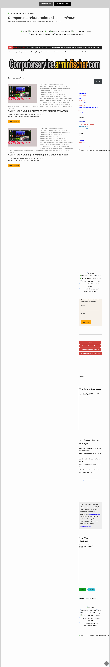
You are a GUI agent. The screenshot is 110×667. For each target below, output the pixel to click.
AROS (41, 104)
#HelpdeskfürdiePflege (54, 96)
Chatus (56, 52)
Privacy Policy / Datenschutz (40, 52)
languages (19, 106)
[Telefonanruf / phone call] (36, 31)
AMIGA (54, 100)
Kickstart (13, 106)
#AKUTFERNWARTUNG (61, 86)
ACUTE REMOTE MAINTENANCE (63, 98)
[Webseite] (24, 31)
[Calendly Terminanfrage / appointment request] (69, 34)
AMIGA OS (66, 102)
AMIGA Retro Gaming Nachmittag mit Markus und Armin (38, 154)
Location (84, 52)
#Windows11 (50, 98)
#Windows (63, 96)
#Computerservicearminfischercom (49, 92)
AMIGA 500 (46, 102)
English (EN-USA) (63, 104)
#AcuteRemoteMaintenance (55, 84)
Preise (81, 136)
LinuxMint (25, 106)
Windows (63, 106)
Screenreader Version (62, 3)
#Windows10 (43, 98)
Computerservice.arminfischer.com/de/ (90, 349)
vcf (72, 52)
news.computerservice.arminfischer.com (47, 106)
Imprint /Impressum (20, 52)
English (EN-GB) (54, 104)
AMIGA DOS (60, 102)
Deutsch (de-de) (48, 148)
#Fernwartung (62, 94)
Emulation (46, 104)
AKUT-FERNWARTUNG (46, 100)
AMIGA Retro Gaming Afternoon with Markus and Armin (38, 111)
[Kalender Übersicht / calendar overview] (41, 34)
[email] (47, 31)
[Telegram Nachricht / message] (81, 31)
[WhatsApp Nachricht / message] (60, 31)
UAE (59, 106)
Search (98, 81)
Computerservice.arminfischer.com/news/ (90, 353)
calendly (91, 589)
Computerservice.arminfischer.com (17, 47)
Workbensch (11, 108)
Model (30, 106)
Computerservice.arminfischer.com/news (42, 18)
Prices (81, 133)
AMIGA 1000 (65, 100)
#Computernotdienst (45, 88)
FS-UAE (61, 148)
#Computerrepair (55, 88)
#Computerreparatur (45, 90)
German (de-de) (68, 148)
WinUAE (69, 106)
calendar (64, 52)
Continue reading (13, 121)
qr (78, 52)
